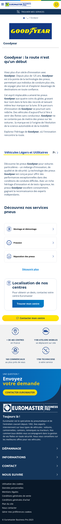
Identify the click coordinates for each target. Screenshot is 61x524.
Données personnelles (12, 487)
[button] (27, 18)
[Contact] (56, 5)
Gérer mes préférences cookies (17, 511)
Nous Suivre (12, 474)
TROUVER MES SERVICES (32, 11)
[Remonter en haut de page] (53, 518)
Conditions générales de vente (16, 495)
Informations (14, 457)
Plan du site (7, 503)
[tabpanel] (30, 179)
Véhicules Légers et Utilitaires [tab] (26, 152)
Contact (9, 466)
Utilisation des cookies (12, 483)
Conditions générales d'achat (16, 499)
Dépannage (11, 448)
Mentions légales (10, 491)
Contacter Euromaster (20, 392)
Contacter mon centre (32, 318)
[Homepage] (24, 18)
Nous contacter (9, 507)
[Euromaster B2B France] (18, 4)
